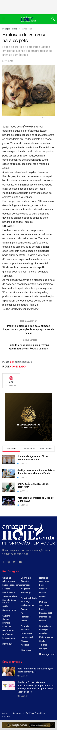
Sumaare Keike (9, 610)
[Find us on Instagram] (8, 562)
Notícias (16, 29)
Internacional (27, 637)
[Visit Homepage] (28, 19)
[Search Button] (53, 19)
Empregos (25, 585)
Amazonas (27, 29)
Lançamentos (8, 638)
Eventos (6, 623)
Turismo (43, 645)
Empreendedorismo (11, 585)
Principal (6, 29)
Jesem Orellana (9, 596)
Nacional (25, 645)
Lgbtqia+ (43, 633)
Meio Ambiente (46, 637)
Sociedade (45, 626)
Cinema (5, 619)
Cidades (43, 589)
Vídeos (24, 621)
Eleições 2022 (45, 613)
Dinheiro (25, 581)
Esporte (25, 626)
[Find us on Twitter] (14, 562)
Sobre (5, 713)
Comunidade (26, 633)
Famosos (6, 627)
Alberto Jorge (8, 581)
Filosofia (6, 589)
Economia (26, 578)
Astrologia (25, 601)
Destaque (7, 644)
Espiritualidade (29, 598)
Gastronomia (8, 630)
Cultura (6, 615)
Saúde (5, 606)
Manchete (26, 650)
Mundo (42, 596)
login (12, 362)
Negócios (25, 589)
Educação (43, 629)
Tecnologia (26, 593)
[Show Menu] (3, 19)
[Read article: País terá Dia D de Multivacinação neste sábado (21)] (8, 671)
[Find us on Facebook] (3, 562)
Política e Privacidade (35, 713)
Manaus (24, 641)
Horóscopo (7, 634)
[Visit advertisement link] (28, 417)
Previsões (26, 617)
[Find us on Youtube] (20, 562)
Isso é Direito (8, 593)
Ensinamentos (27, 605)
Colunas (6, 578)
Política (43, 602)
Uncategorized (47, 654)
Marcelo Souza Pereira (9, 601)
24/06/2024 (7, 61)
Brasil (41, 585)
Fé (22, 613)
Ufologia (43, 649)
